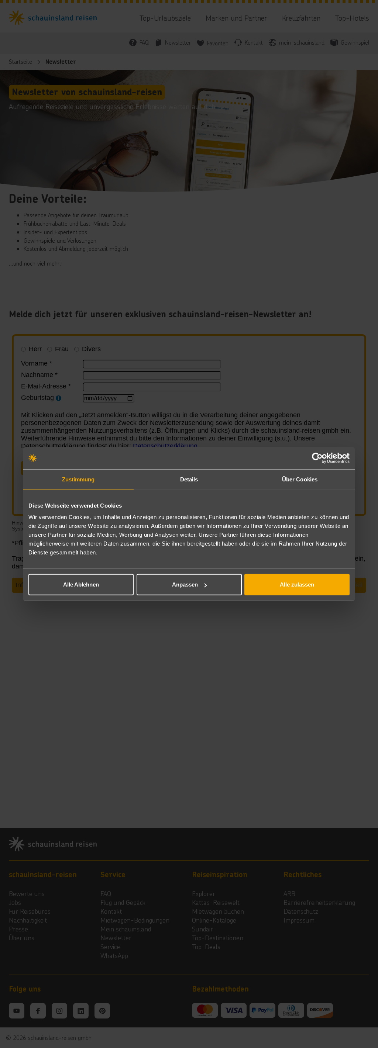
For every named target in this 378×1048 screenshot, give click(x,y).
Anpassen (185, 584)
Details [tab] (189, 479)
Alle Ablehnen (81, 584)
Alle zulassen (297, 584)
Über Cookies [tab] (299, 479)
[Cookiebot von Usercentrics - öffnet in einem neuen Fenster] (317, 457)
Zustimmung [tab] (78, 479)
